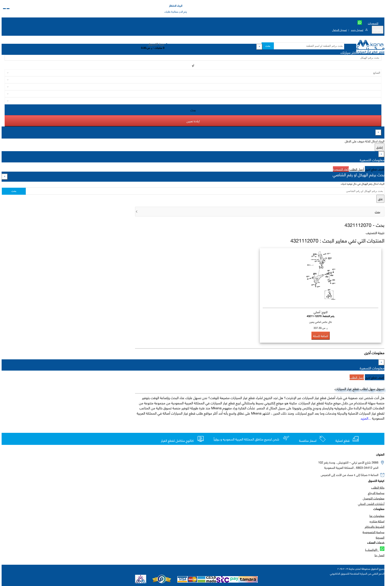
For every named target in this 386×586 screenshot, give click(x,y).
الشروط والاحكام (374, 526)
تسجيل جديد (357, 29)
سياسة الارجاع (376, 492)
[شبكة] (4, 8)
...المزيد (366, 418)
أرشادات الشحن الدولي (371, 503)
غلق (380, 199)
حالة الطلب (377, 487)
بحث (267, 45)
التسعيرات (373, 23)
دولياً (217, 439)
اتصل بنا (379, 555)
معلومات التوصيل (373, 498)
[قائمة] (8, 8)
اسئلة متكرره (377, 521)
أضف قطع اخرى (374, 169)
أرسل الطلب (357, 169)
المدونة (380, 537)
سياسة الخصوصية (373, 532)
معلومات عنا (377, 515)
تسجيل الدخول (339, 29)
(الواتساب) (372, 549)
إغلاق (379, 147)
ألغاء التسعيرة (341, 169)
